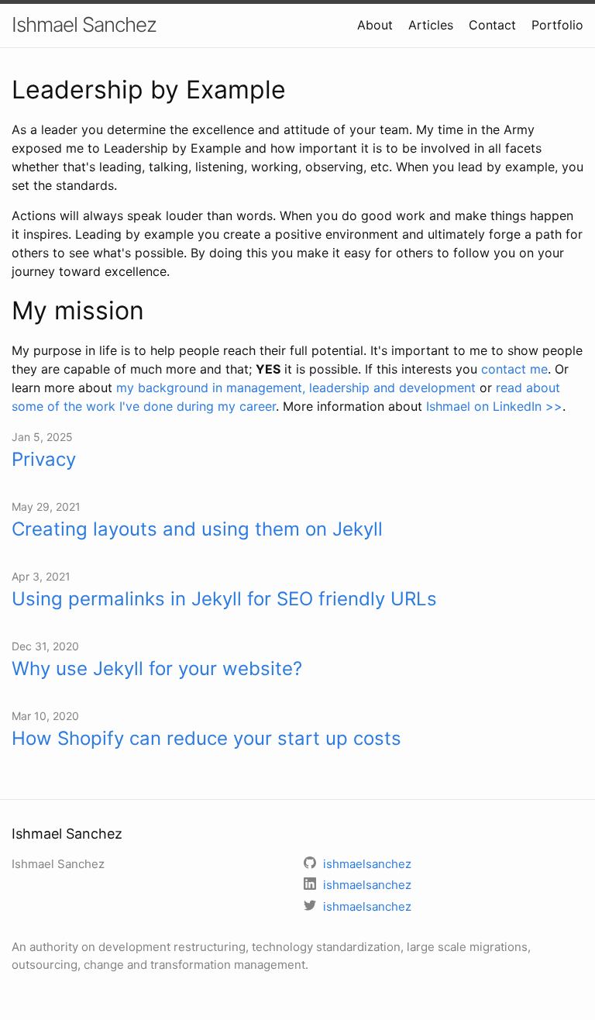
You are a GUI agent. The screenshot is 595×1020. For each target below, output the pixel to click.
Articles (430, 25)
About (375, 25)
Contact (492, 25)
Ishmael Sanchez (84, 24)
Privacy (44, 459)
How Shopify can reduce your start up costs (206, 738)
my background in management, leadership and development (296, 387)
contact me (514, 369)
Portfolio (557, 25)
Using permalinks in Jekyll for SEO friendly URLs (224, 599)
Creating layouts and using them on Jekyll (197, 529)
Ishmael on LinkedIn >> (494, 406)
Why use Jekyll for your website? (157, 668)
